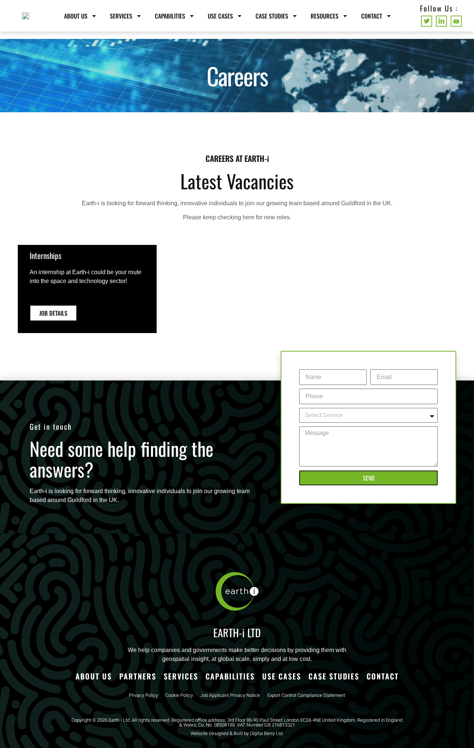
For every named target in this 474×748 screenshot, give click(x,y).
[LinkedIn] (441, 21)
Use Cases (220, 15)
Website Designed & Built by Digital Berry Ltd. (237, 733)
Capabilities (170, 15)
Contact (371, 15)
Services (121, 15)
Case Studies (272, 15)
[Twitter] (426, 21)
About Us (75, 15)
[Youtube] (456, 21)
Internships (45, 255)
